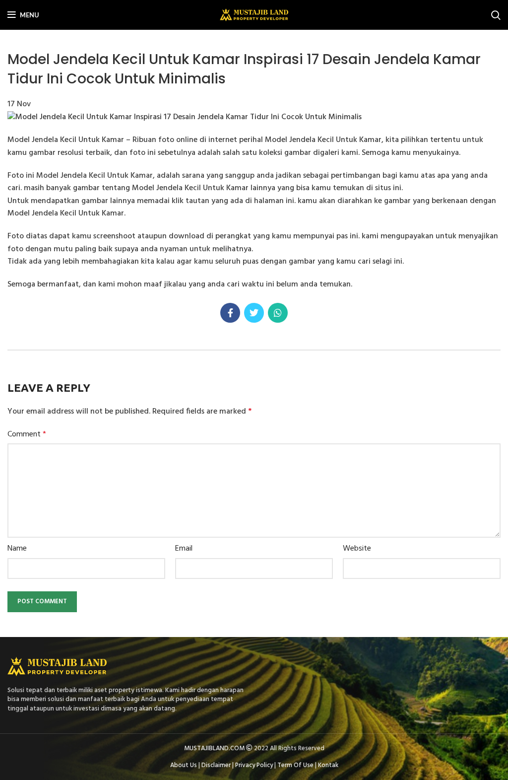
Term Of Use (295, 765)
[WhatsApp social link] (278, 313)
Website (357, 549)
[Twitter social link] (254, 313)
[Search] (496, 15)
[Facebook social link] (230, 313)
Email (183, 549)
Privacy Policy (254, 765)
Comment (26, 434)
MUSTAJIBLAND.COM (214, 748)
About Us (183, 765)
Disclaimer (216, 765)
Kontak (328, 765)
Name (17, 549)
